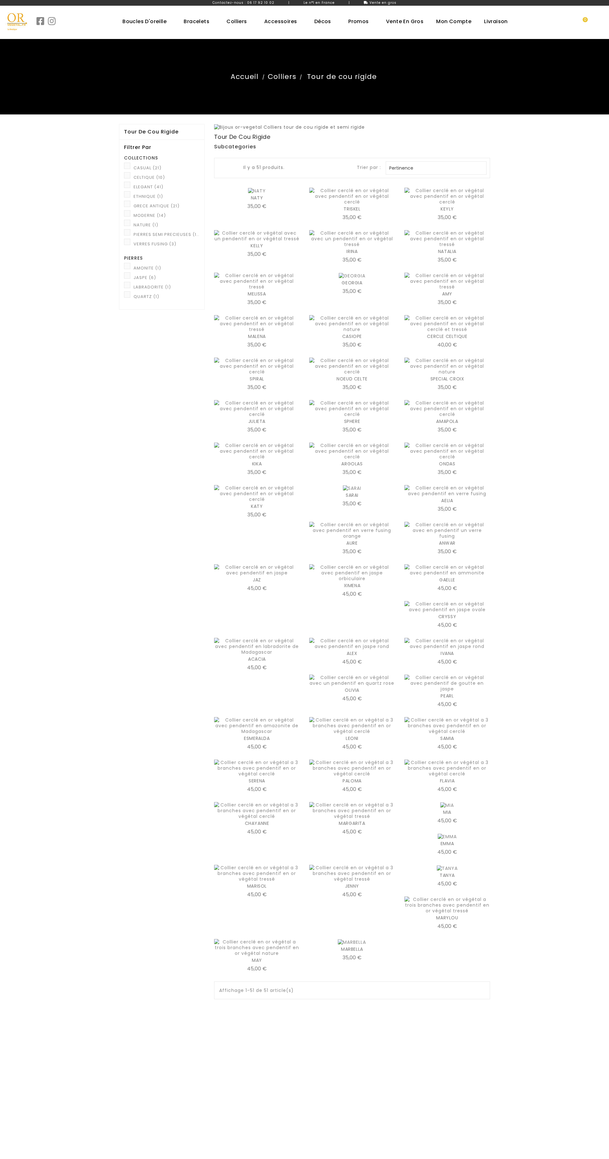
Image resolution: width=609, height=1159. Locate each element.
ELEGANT (148, 187)
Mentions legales (233, 1059)
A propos (224, 1074)
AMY (447, 294)
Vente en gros (383, 2)
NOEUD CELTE (352, 379)
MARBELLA (352, 949)
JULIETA (256, 421)
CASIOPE (352, 336)
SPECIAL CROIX (447, 379)
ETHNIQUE (148, 196)
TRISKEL (352, 209)
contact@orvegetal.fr (439, 1089)
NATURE (146, 225)
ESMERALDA (257, 738)
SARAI (352, 495)
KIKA (257, 464)
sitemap (223, 1089)
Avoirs (316, 1067)
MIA (447, 812)
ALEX (352, 653)
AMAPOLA (447, 421)
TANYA (447, 875)
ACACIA (257, 659)
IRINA (351, 251)
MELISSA (257, 294)
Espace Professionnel (143, 1051)
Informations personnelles (339, 1051)
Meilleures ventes (138, 1074)
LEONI (352, 738)
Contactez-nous (233, 1082)
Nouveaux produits (140, 1067)
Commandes (324, 1059)
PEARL (447, 696)
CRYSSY (447, 616)
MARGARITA (352, 823)
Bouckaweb (333, 1151)
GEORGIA (352, 283)
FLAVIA (447, 781)
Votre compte (332, 1037)
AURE (351, 543)
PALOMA (352, 781)
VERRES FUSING (155, 244)
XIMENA (352, 585)
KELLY (257, 246)
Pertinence (435, 168)
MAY (257, 960)
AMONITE (147, 268)
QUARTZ (146, 297)
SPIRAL (257, 379)
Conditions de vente (237, 1067)
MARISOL (257, 886)
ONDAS (447, 464)
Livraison (223, 1051)
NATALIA (447, 251)
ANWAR (447, 543)
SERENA (257, 781)
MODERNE (150, 215)
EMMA (447, 843)
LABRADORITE (152, 287)
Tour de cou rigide (151, 132)
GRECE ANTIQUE (157, 206)
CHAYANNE (257, 823)
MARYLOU (447, 918)
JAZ (257, 580)
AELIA (447, 500)
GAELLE (447, 580)
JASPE (145, 278)
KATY (257, 506)
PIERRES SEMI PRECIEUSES (167, 234)
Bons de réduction (329, 1082)
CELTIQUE (149, 177)
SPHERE (352, 421)
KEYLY (447, 209)
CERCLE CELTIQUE (447, 336)
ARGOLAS (352, 464)
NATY (257, 198)
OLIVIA (352, 690)
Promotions (132, 1059)
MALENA (257, 336)
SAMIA (447, 738)
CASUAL (147, 168)
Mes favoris (322, 1089)
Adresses (319, 1074)
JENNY (352, 886)
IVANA (447, 653)
